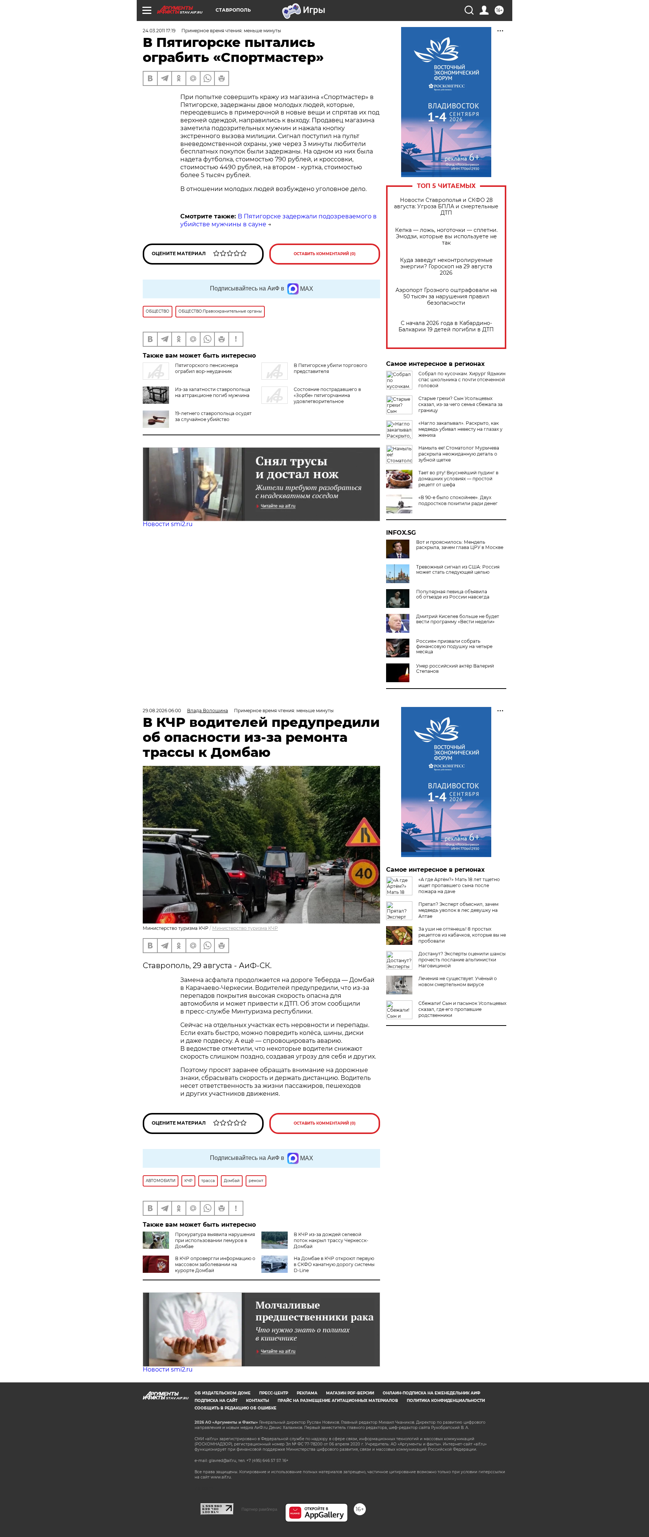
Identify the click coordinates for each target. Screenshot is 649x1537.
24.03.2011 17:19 (159, 30)
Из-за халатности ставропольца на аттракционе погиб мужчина (212, 392)
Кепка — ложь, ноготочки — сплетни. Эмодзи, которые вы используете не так (446, 236)
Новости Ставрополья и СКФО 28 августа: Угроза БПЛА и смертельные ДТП (446, 206)
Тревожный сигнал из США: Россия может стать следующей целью (458, 569)
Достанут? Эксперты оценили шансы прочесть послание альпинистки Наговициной (462, 960)
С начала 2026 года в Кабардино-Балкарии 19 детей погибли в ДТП (446, 326)
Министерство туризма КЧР (245, 928)
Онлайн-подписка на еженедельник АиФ (431, 1393)
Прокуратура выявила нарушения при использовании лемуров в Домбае (215, 1240)
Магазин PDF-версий (350, 1393)
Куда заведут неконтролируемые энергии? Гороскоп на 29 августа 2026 (446, 266)
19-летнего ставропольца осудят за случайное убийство (213, 416)
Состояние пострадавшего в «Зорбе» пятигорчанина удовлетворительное (327, 395)
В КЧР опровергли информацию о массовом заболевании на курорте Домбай (215, 1264)
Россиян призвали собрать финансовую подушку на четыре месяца (454, 646)
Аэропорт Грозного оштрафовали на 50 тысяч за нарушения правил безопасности (446, 296)
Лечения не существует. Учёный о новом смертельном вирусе (457, 981)
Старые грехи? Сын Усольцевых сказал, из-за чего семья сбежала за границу (460, 404)
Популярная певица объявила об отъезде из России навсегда (452, 594)
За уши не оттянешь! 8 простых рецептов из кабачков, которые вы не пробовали (462, 935)
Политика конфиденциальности (446, 1400)
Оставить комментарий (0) (325, 253)
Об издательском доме (223, 1393)
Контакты (257, 1400)
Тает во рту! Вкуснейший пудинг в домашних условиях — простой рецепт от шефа (458, 478)
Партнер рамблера (259, 1509)
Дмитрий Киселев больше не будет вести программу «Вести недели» (457, 619)
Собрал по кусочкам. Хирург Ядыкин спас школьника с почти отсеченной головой (462, 379)
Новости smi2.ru (168, 524)
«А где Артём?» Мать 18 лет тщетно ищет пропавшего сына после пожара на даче (459, 885)
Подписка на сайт (216, 1400)
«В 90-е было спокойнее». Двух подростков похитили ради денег (458, 500)
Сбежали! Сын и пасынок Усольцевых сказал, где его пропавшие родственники (462, 1009)
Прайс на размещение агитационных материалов (338, 1400)
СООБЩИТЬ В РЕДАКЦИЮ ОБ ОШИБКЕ (235, 1408)
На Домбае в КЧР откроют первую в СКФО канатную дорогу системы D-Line (334, 1264)
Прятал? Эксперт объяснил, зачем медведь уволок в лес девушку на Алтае (458, 910)
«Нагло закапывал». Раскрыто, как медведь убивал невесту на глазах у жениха (460, 429)
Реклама (307, 1393)
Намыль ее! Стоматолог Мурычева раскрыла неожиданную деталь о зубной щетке (458, 454)
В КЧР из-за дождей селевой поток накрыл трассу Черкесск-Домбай (331, 1240)
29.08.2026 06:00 (162, 710)
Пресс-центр (273, 1393)
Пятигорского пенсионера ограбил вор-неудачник (206, 368)
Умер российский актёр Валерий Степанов (455, 668)
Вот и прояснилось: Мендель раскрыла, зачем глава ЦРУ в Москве (459, 545)
